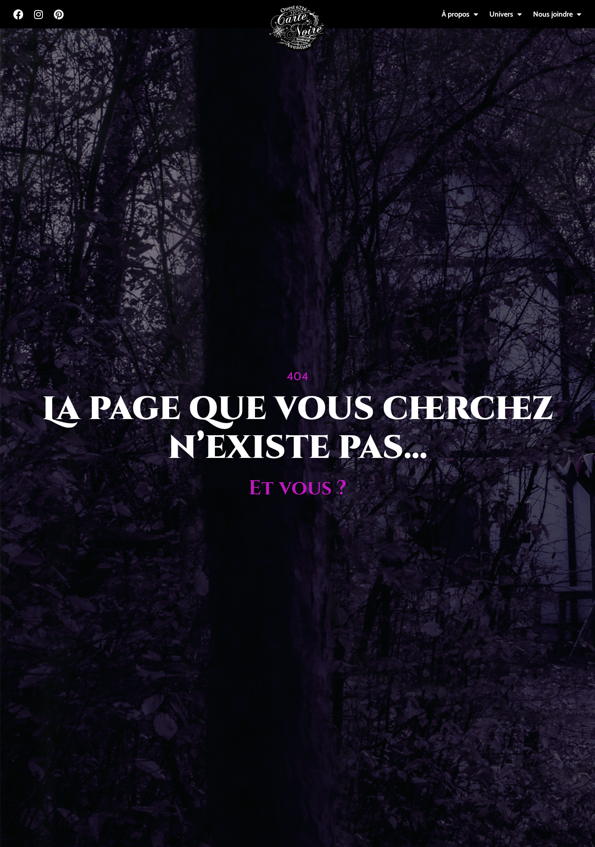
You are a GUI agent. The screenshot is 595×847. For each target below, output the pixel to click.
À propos (456, 14)
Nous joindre (553, 14)
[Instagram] (38, 14)
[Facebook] (18, 14)
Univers (501, 14)
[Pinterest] (59, 14)
